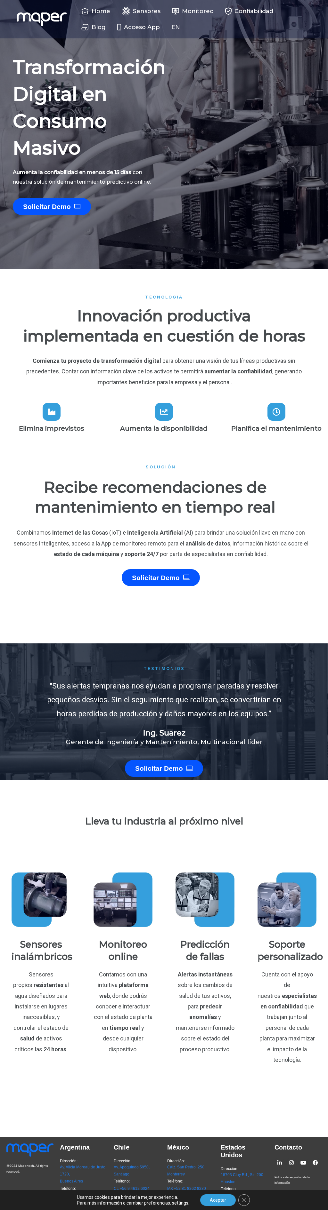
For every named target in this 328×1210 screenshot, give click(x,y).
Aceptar (218, 1200)
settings (180, 1203)
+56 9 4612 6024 (135, 1188)
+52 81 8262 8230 (190, 1188)
